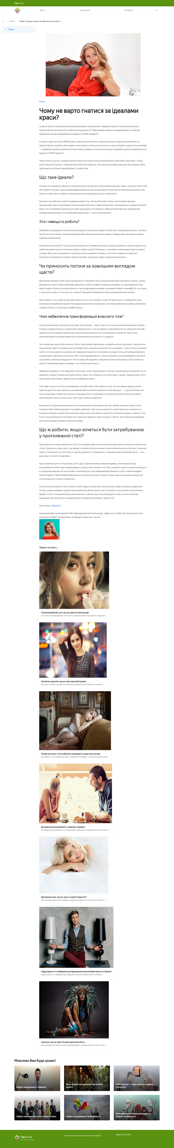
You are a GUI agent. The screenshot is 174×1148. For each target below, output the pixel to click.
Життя (43, 10)
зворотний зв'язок (123, 1135)
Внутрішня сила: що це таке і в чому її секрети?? (64, 897)
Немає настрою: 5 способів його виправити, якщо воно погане (70, 754)
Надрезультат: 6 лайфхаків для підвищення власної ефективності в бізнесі (76, 971)
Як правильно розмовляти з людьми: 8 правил (63, 827)
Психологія (85, 10)
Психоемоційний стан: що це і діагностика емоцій (65, 612)
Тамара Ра (56, 505)
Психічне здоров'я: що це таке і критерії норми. (63, 681)
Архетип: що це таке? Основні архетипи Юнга (63, 1042)
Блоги (12, 21)
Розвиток (128, 10)
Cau (17, 10)
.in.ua (18, 3)
